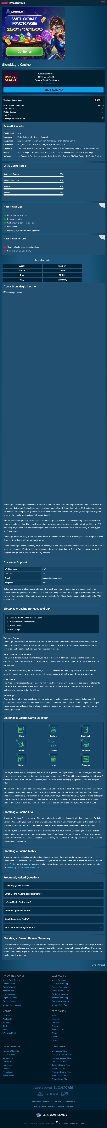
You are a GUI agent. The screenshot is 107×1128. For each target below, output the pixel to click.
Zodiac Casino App (60, 998)
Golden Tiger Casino (12, 1005)
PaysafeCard (39, 148)
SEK (43, 145)
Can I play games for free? (17, 885)
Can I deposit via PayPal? (17, 919)
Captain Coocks (10, 998)
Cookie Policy (57, 1101)
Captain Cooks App (60, 1001)
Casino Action (9, 983)
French (59, 141)
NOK (58, 145)
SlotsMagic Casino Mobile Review (23, 868)
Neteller (30, 148)
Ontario (26, 137)
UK (31, 137)
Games (62, 270)
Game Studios (9, 1054)
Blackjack (27, 152)
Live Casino (44, 152)
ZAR (63, 145)
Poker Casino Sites (60, 1068)
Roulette (35, 152)
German (28, 141)
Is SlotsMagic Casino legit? (18, 902)
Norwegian (51, 141)
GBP (29, 145)
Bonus (22, 270)
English (20, 141)
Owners (6, 1068)
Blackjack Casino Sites (62, 1054)
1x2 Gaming (22, 156)
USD (24, 145)
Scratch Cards (58, 1029)
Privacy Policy (40, 1107)
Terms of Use (70, 1101)
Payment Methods (11, 1051)
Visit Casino (53, 89)
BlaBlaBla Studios (93, 156)
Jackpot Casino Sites (61, 1065)
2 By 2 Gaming (34, 156)
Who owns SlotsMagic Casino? (20, 927)
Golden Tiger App (59, 1005)
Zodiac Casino (9, 991)
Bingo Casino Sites (60, 1079)
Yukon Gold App (59, 980)
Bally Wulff (57, 156)
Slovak (66, 141)
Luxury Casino (9, 994)
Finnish (35, 141)
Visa (19, 148)
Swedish (42, 141)
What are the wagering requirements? (23, 894)
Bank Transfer (51, 148)
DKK (48, 145)
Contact (61, 1107)
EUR (19, 145)
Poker (54, 1036)
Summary (62, 280)
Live (22, 275)
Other (54, 1040)
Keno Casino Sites (60, 1075)
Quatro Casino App (60, 987)
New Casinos (8, 1075)
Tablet (5, 1029)
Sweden (37, 137)
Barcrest (66, 156)
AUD (38, 145)
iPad (5, 1026)
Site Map (69, 1107)
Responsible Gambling (40, 1101)
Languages (8, 1058)
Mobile (62, 275)
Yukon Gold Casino (11, 980)
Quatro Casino (9, 1001)
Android (6, 1015)
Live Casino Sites (59, 1061)
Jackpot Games (56, 152)
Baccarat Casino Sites (61, 1072)
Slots (19, 152)
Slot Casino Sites (59, 1051)
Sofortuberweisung (91, 148)
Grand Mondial (9, 987)
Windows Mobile (10, 1033)
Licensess (7, 1065)
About (22, 266)
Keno (85, 152)
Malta (19, 137)
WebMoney (69, 148)
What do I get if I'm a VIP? (17, 910)
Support (62, 266)
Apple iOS (7, 1019)
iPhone (6, 1022)
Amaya (44, 156)
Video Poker (69, 152)
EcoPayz (78, 148)
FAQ (22, 280)
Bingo (91, 152)
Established (8, 1072)
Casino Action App (60, 994)
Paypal (61, 148)
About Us (51, 1107)
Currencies (7, 1061)
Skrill (24, 148)
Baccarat (78, 152)
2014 (19, 133)
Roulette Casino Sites (61, 1058)
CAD (34, 145)
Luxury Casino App (60, 983)
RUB (53, 145)
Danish (72, 141)
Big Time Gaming (78, 156)
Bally (50, 156)
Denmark (44, 137)
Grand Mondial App (60, 991)
